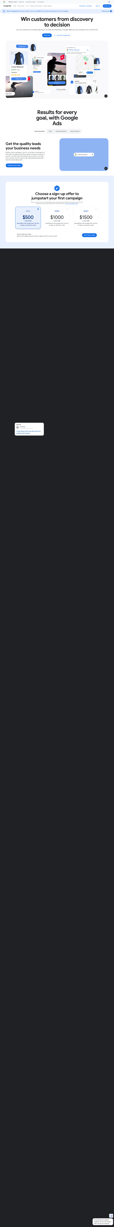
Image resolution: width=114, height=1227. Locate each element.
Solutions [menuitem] (21, 2)
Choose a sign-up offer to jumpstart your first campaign (57, 196)
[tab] (40, 131)
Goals (14, 6)
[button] (105, 96)
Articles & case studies (36, 6)
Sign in (98, 6)
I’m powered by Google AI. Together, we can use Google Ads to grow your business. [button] (102, 1221)
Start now (107, 6)
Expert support (48, 6)
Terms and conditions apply (71, 203)
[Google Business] (4, 2)
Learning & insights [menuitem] (30, 2)
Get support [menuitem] (40, 2)
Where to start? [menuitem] (13, 2)
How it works (20, 6)
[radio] (28, 218)
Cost (27, 6)
